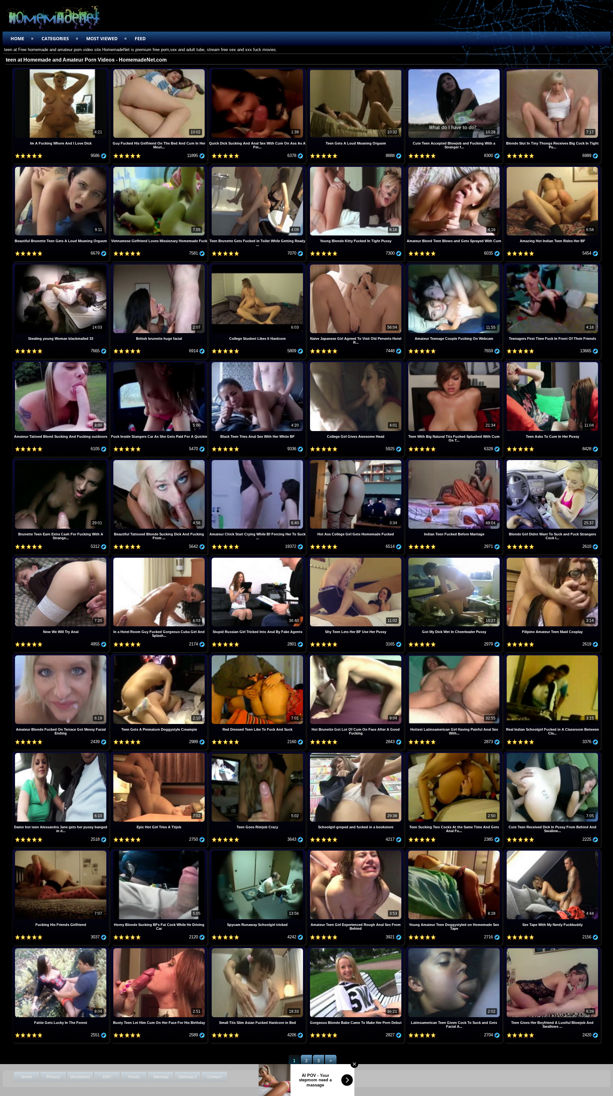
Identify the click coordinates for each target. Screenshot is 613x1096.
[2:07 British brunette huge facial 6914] (159, 265)
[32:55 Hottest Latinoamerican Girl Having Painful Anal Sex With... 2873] (454, 656)
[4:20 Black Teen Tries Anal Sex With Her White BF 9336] (258, 363)
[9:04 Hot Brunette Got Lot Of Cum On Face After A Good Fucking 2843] (356, 656)
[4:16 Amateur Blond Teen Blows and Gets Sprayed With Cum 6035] (454, 167)
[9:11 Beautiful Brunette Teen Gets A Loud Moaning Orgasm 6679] (61, 167)
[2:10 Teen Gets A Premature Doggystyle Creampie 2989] (159, 656)
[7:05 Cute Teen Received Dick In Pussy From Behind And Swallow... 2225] (552, 753)
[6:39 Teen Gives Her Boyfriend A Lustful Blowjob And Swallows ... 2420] (552, 949)
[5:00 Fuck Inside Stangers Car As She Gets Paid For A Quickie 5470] (159, 363)
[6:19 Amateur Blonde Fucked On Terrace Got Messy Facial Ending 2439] (61, 656)
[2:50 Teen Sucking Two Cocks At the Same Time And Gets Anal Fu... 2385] (454, 753)
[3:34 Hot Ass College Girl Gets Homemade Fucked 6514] (356, 461)
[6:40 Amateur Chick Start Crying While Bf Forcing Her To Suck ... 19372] (258, 461)
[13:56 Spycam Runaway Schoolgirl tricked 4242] (258, 851)
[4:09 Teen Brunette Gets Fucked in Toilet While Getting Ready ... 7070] (258, 167)
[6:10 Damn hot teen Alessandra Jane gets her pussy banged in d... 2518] (61, 753)
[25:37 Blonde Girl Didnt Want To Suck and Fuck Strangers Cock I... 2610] (552, 461)
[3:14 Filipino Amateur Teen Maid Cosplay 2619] (552, 558)
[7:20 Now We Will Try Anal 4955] (61, 558)
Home (17, 38)
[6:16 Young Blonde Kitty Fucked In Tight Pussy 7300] (356, 167)
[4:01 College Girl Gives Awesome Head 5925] (356, 363)
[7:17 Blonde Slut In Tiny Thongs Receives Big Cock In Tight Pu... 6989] (552, 70)
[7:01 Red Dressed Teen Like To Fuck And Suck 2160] (258, 656)
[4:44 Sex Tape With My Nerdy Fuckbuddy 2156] (552, 851)
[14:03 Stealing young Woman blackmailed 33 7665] (61, 265)
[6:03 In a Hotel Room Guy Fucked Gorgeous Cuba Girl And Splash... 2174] (159, 558)
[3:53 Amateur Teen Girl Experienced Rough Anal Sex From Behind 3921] (356, 851)
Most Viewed (101, 38)
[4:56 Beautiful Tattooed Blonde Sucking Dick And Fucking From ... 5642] (159, 461)
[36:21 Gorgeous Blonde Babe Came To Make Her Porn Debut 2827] (356, 949)
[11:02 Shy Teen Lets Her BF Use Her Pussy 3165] (356, 558)
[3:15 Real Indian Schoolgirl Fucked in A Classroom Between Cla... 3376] (552, 656)
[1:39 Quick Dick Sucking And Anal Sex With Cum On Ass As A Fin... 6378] (258, 70)
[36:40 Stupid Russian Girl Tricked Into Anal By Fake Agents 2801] (258, 558)
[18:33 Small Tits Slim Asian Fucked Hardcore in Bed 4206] (258, 949)
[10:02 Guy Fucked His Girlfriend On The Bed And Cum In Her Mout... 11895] (159, 70)
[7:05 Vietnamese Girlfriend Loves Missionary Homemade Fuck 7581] (159, 167)
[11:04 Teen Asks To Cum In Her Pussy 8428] (552, 363)
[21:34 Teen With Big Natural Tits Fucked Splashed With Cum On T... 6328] (454, 363)
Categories (55, 38)
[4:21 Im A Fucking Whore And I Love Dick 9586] (61, 70)
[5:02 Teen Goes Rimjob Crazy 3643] (258, 753)
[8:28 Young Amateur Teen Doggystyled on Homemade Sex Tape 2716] (454, 851)
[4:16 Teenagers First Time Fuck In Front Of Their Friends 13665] (552, 265)
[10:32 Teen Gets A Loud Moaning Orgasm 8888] (356, 70)
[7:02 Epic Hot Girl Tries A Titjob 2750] (159, 753)
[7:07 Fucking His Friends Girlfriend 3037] (61, 851)
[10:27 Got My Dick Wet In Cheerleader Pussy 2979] (454, 558)
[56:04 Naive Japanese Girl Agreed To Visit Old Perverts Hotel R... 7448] (356, 265)
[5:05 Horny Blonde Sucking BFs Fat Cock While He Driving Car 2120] (159, 851)
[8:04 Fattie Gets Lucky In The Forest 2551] (61, 949)
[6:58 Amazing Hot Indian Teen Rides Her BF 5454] (552, 167)
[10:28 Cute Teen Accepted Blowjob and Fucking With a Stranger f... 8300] (454, 70)
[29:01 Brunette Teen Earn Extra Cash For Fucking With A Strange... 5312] (61, 461)
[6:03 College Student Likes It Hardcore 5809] (258, 265)
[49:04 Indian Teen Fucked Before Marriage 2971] (454, 461)
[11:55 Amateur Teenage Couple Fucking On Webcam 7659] (454, 265)
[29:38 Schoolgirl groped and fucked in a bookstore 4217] (356, 753)
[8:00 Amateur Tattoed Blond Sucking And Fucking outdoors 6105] (61, 363)
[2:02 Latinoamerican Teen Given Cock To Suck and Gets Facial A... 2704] (454, 949)
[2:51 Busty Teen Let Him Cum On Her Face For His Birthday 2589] (159, 949)
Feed (140, 38)
